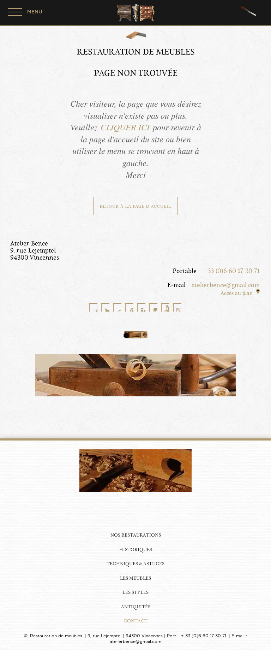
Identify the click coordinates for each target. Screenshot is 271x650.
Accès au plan (237, 293)
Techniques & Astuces (135, 564)
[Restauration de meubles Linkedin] (141, 307)
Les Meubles (135, 578)
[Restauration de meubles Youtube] (165, 307)
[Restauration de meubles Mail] (177, 307)
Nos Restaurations (135, 535)
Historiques (135, 549)
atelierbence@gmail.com (226, 285)
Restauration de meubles (56, 635)
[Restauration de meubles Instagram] (153, 307)
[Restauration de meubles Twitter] (105, 307)
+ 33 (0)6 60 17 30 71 (231, 271)
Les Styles (135, 592)
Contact (135, 621)
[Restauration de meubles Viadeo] (117, 307)
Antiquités (135, 607)
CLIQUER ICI (125, 126)
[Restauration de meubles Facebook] (93, 307)
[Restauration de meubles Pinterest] (129, 307)
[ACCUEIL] (135, 517)
